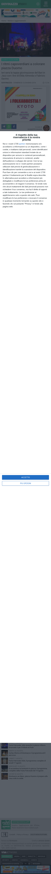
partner (22, 144)
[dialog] (25, 437)
